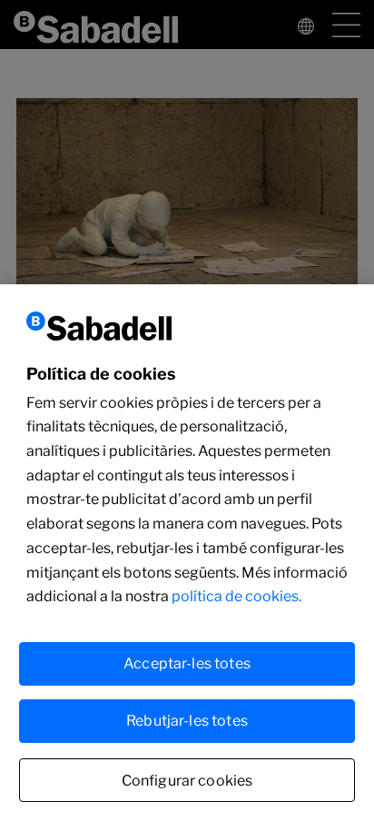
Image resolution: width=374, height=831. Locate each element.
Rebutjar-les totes (187, 720)
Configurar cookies (187, 780)
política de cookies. (236, 596)
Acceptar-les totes (187, 663)
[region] (187, 557)
